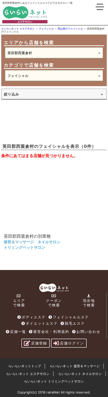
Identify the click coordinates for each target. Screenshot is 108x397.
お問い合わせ (88, 331)
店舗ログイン (72, 343)
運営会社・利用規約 (51, 331)
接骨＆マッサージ (19, 241)
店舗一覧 (18, 331)
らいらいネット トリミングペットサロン (54, 381)
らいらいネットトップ (24, 366)
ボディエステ (34, 317)
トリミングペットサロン (24, 247)
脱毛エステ (75, 323)
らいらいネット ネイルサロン (80, 374)
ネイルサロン (49, 241)
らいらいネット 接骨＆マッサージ (75, 366)
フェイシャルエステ (71, 317)
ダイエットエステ (42, 323)
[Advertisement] (39, 121)
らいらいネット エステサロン (27, 374)
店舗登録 (39, 343)
